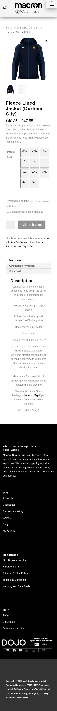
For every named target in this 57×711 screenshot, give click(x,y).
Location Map (31, 395)
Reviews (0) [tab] (15, 271)
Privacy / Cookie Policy (15, 573)
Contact (7, 518)
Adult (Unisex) (22, 31)
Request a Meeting (13, 511)
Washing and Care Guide (16, 586)
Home (9, 27)
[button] (51, 4)
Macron (9, 246)
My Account (9, 531)
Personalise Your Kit (28, 203)
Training (39, 242)
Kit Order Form (11, 566)
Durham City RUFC (23, 246)
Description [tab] (15, 260)
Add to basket (32, 225)
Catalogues (9, 505)
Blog (5, 524)
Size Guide (9, 622)
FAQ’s (6, 615)
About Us (8, 498)
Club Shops (20, 27)
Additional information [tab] (22, 265)
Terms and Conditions (14, 580)
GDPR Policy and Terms (16, 560)
